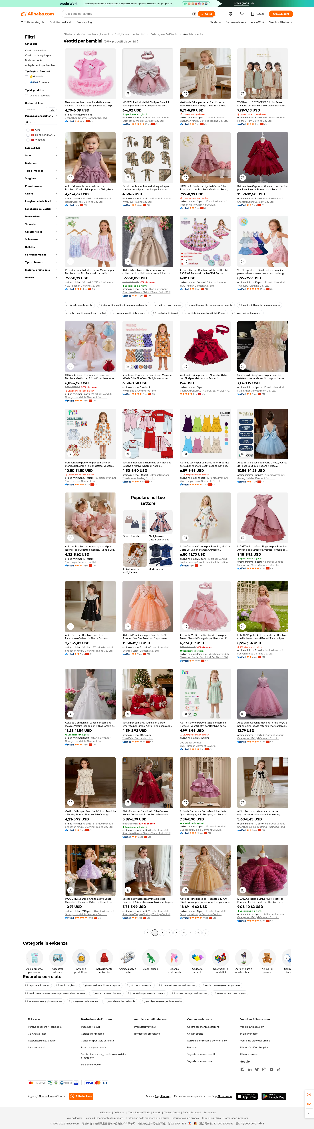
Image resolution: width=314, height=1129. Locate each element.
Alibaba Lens (46, 1096)
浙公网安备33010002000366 (216, 1123)
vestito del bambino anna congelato (261, 305)
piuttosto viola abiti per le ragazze (102, 985)
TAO (185, 1112)
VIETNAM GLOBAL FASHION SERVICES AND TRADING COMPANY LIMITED (205, 390)
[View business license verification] (190, 1123)
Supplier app (162, 1096)
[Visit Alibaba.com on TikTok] (279, 1069)
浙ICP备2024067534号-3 (250, 1123)
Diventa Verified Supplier (254, 1047)
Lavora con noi (36, 1047)
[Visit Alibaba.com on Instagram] (264, 1069)
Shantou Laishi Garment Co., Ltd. (255, 201)
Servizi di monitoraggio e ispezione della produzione (103, 1056)
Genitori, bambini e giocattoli (93, 34)
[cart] (242, 14)
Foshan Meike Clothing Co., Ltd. (198, 204)
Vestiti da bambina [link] (193, 34)
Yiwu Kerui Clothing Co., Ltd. (253, 285)
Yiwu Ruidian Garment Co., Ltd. (197, 285)
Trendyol (196, 1112)
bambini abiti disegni (167, 313)
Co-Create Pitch (37, 1033)
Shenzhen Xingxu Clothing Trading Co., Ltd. (204, 120)
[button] (194, 14)
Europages (210, 1112)
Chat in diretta (195, 1033)
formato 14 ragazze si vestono (191, 993)
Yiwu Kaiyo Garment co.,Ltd (80, 562)
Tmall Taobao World (139, 1112)
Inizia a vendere (249, 1033)
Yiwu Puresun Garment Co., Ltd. (83, 481)
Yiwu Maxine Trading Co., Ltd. (138, 478)
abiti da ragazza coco (170, 305)
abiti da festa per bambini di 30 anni (206, 313)
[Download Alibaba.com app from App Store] (247, 1096)
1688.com (119, 1112)
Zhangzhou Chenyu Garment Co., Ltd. (86, 117)
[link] (309, 1094)
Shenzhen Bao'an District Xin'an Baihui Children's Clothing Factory (147, 292)
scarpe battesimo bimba (85, 1001)
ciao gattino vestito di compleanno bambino (125, 305)
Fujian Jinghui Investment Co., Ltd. (256, 390)
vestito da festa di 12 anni (108, 993)
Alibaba (68, 34)
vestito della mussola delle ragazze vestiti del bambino (57, 993)
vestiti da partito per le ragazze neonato (211, 305)
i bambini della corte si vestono (179, 985)
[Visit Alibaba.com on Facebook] (242, 1069)
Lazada (157, 1112)
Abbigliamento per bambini (130, 34)
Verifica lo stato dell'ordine (255, 1040)
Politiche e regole (91, 1064)
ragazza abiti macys (39, 985)
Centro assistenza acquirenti (203, 1026)
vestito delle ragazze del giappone (222, 985)
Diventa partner (249, 1054)
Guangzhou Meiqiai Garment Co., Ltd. (143, 120)
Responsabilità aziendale (42, 1040)
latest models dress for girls (231, 993)
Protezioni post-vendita (94, 1047)
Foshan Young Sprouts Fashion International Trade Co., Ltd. (205, 562)
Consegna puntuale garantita (97, 1040)
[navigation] (41, 484)
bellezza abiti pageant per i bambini (88, 313)
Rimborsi (192, 1047)
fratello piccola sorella (81, 305)
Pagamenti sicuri (90, 1026)
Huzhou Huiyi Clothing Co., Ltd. (254, 120)
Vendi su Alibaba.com (252, 1026)
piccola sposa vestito (141, 985)
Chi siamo (34, 1019)
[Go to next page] (205, 932)
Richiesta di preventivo (147, 1033)
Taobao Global (172, 1112)
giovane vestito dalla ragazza (131, 313)
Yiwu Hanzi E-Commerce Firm (139, 390)
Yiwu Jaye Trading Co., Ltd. (137, 201)
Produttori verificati (145, 1026)
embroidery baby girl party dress (45, 1001)
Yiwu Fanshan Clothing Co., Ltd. (82, 285)
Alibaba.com (225, 1096)
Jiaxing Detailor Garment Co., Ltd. (256, 478)
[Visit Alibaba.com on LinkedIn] (249, 1069)
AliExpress (105, 1112)
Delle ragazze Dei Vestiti (163, 34)
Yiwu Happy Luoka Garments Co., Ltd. (201, 481)
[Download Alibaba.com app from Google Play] (273, 1096)
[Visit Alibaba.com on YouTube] (271, 1069)
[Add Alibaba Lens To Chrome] (81, 1096)
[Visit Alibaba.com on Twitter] (257, 1069)
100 (198, 932)
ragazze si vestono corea (248, 313)
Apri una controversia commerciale (207, 1040)
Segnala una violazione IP (201, 1054)
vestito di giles (67, 985)
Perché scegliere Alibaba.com (45, 1026)
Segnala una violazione (199, 1061)
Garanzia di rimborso (92, 1033)
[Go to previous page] (147, 932)
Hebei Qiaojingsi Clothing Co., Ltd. (84, 201)
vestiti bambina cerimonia (121, 1001)
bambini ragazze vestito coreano (148, 993)
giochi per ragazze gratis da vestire (164, 1001)
